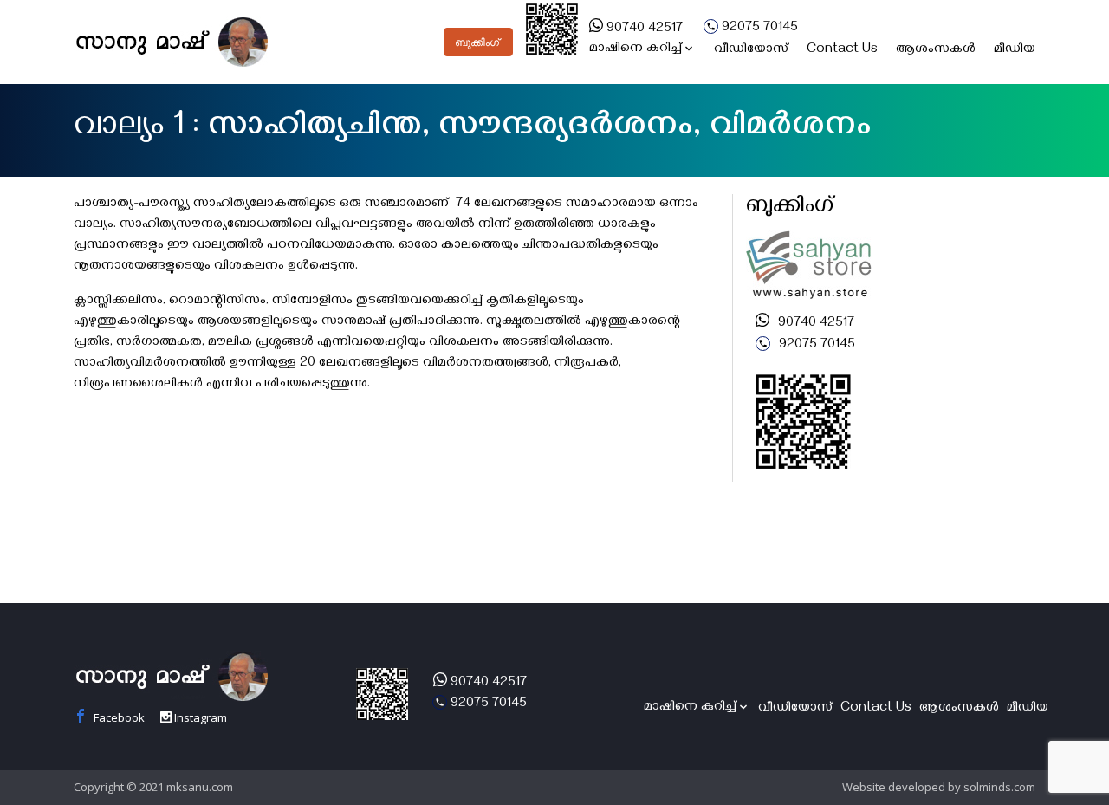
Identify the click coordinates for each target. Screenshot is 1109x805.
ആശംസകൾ (936, 50)
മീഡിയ (1014, 50)
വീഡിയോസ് (751, 50)
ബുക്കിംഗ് (477, 42)
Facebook (118, 717)
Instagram (199, 717)
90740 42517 (643, 29)
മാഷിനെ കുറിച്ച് (635, 49)
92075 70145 (758, 28)
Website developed (893, 787)
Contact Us (842, 50)
